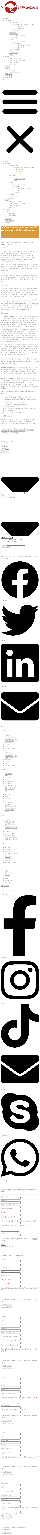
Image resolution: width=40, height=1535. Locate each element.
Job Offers (17, 43)
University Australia (21, 429)
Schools (12, 70)
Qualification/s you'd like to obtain (13, 1341)
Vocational (8, 74)
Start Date (5, 1284)
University (8, 76)
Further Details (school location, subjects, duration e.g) (20, 1457)
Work (11, 39)
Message (4, 545)
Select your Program (8, 497)
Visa (15, 37)
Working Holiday (19, 47)
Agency (7, 735)
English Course (10, 824)
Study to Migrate (19, 36)
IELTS (7, 875)
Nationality (4, 452)
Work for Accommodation (22, 45)
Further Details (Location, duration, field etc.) (17, 1225)
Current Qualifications (9, 1337)
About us (12, 32)
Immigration (13, 34)
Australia (8, 783)
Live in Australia (10, 787)
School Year (5, 1440)
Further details (6, 1518)
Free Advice (18, 30)
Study (7, 56)
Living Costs (9, 789)
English (7, 66)
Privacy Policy (10, 748)
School (7, 68)
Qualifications (6, 1267)
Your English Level (8, 1204)
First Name (5, 446)
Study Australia (7, 429)
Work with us (9, 743)
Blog (6, 791)
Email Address (6, 1209)
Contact (7, 746)
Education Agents (11, 739)
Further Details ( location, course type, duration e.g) (19, 1398)
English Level (6, 1280)
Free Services (13, 22)
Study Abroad (14, 62)
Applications (9, 741)
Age (2, 495)
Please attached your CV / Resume (12, 1514)
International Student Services (24, 24)
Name (3, 1259)
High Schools (14, 72)
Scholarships (9, 77)
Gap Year (12, 64)
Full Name (5, 1196)
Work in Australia (19, 41)
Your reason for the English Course (13, 1409)
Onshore (21, 28)
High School (9, 822)
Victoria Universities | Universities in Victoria (18, 430)
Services (8, 20)
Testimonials (13, 53)
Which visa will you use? (9, 1233)
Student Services (10, 737)
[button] (20, 120)
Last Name (5, 448)
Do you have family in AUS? (11, 1491)
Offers (11, 51)
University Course (11, 828)
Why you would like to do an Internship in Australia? (19, 1221)
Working (8, 847)
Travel (7, 779)
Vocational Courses (11, 826)
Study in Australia (15, 58)
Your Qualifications (8, 1217)
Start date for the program (10, 1345)
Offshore (21, 26)
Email (3, 450)
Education (8, 774)
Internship (17, 49)
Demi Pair (8, 851)
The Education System (17, 60)
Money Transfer (10, 785)
